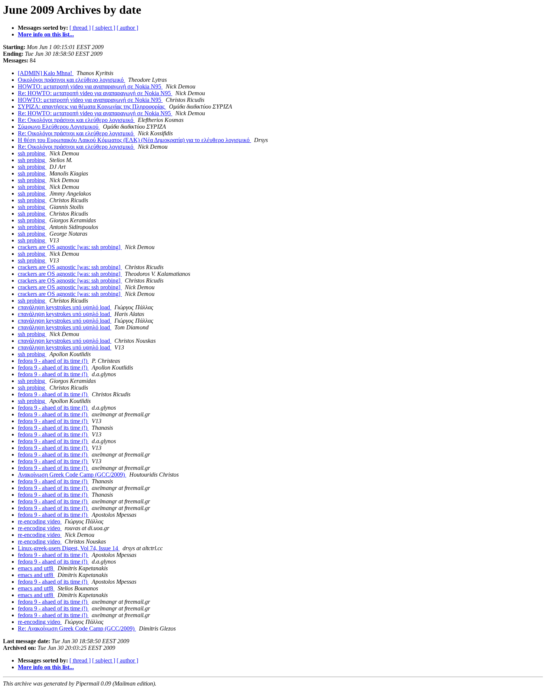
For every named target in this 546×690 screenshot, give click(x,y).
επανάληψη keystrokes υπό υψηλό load (64, 307)
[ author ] (127, 28)
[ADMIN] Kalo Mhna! (46, 73)
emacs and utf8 (36, 568)
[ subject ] (103, 28)
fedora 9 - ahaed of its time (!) (53, 361)
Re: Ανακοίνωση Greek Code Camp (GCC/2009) (77, 628)
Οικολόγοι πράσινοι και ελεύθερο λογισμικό (71, 80)
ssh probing (32, 153)
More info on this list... (46, 34)
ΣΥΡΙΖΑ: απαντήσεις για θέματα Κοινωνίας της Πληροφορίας (92, 106)
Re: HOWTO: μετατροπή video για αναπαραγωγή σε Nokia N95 (95, 93)
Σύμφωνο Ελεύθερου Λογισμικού (59, 126)
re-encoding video (40, 521)
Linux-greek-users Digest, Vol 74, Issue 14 (69, 548)
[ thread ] (80, 28)
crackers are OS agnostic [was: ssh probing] (70, 247)
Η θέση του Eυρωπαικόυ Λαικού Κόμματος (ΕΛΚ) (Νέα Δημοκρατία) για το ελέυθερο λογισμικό (134, 140)
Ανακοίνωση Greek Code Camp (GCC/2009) (72, 474)
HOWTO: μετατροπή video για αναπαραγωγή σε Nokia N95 (90, 86)
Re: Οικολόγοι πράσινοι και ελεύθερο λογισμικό (76, 120)
